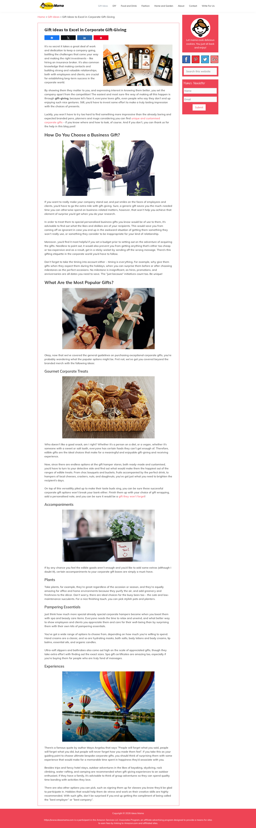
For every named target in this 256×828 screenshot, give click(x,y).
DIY (114, 5)
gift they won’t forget (132, 496)
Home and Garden (163, 5)
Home (41, 17)
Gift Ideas (103, 5)
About (181, 5)
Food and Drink (129, 5)
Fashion (145, 5)
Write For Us (208, 5)
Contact (193, 5)
